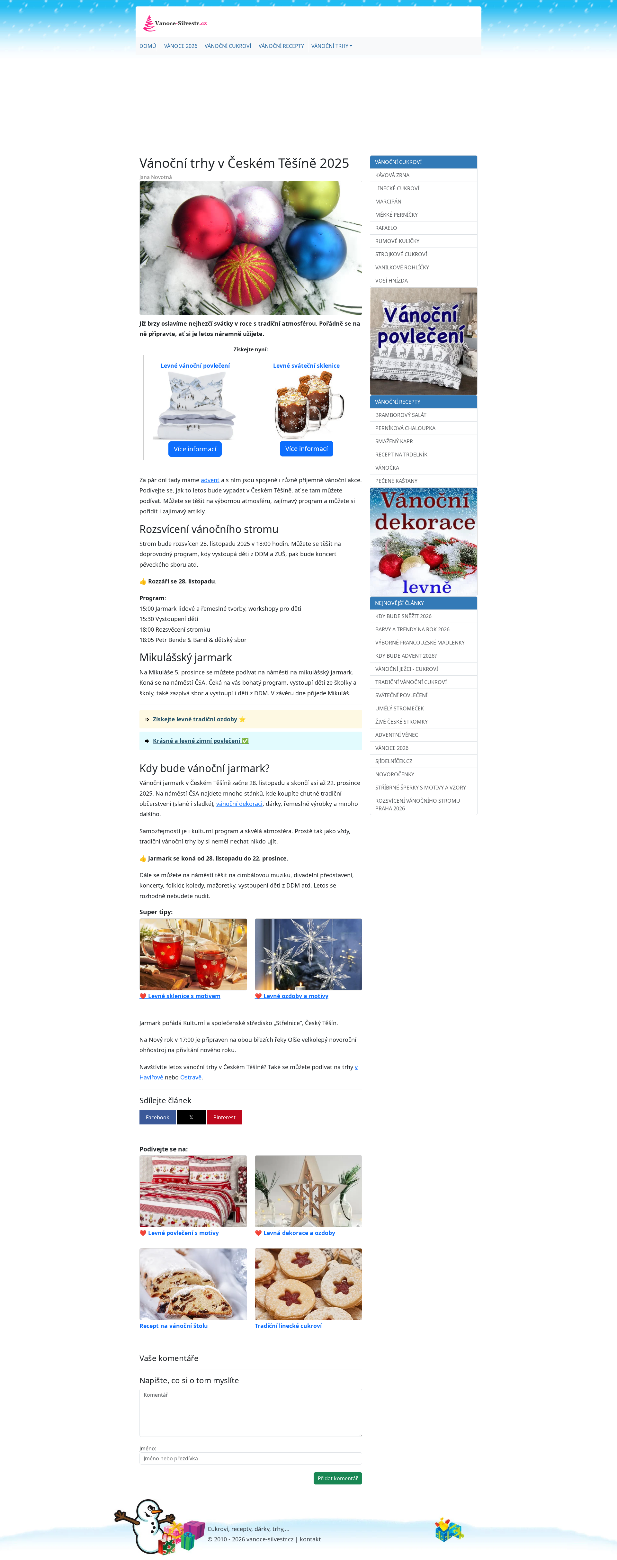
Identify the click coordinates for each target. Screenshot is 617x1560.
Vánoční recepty (281, 46)
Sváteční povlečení (401, 695)
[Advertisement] (308, 105)
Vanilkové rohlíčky (402, 267)
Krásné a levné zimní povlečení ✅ (201, 740)
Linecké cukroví (397, 188)
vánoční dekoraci (239, 803)
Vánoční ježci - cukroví (406, 668)
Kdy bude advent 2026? (406, 655)
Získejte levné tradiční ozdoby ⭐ (199, 719)
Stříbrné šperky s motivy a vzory (420, 787)
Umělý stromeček (399, 708)
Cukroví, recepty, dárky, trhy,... (249, 1529)
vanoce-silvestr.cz (269, 1539)
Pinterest (224, 1117)
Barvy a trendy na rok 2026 (412, 629)
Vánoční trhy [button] (329, 46)
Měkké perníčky (396, 214)
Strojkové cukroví (401, 254)
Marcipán (388, 201)
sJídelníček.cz (393, 761)
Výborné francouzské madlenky (420, 642)
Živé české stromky (401, 721)
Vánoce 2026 (180, 46)
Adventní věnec (396, 734)
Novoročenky (394, 774)
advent (210, 480)
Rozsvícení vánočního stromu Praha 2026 (417, 804)
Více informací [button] (195, 449)
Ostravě (190, 1077)
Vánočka (387, 467)
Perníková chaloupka (405, 428)
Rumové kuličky (397, 241)
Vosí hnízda (391, 280)
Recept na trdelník (401, 454)
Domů (147, 46)
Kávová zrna (392, 175)
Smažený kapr (394, 441)
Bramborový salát (400, 415)
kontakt (310, 1539)
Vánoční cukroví (228, 46)
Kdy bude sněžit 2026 (403, 616)
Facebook (157, 1117)
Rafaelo (386, 227)
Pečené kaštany (396, 480)
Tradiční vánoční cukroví (411, 682)
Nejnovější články (399, 603)
